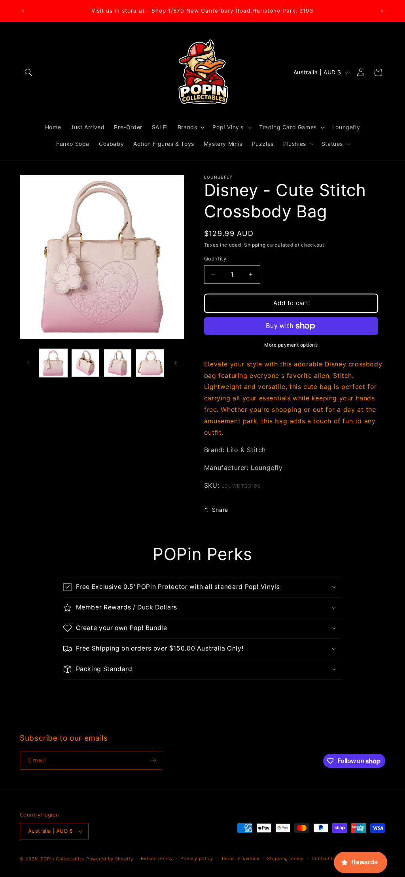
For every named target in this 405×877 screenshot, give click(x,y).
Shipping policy (285, 858)
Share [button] (220, 509)
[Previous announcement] (22, 11)
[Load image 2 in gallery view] (85, 363)
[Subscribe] (153, 760)
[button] (28, 72)
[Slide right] (175, 363)
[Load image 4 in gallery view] (150, 363)
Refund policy (156, 858)
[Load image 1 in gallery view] (53, 363)
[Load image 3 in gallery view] (118, 363)
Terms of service (240, 858)
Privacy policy (196, 858)
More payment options (291, 345)
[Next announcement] (382, 11)
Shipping (255, 245)
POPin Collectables (63, 859)
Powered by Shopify (109, 859)
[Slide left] (28, 363)
